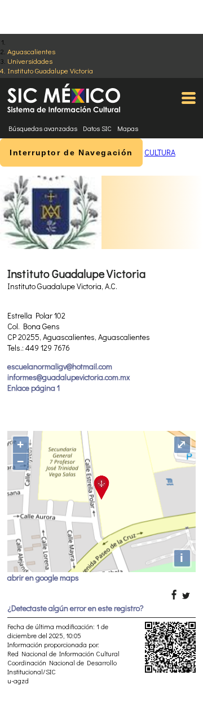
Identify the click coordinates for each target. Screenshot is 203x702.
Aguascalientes (31, 51)
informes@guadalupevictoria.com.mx (68, 377)
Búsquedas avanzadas (42, 128)
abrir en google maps (43, 577)
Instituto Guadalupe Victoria (50, 70)
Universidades (29, 61)
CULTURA (159, 152)
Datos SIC (97, 128)
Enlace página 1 (33, 387)
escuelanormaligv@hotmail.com (59, 366)
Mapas (127, 128)
